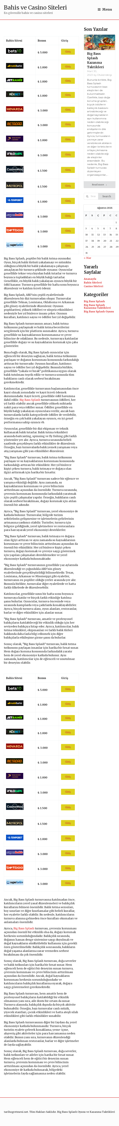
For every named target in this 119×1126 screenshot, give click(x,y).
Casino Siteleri (93, 286)
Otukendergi (104, 75)
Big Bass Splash (30, 400)
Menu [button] (107, 10)
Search (106, 196)
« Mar (87, 257)
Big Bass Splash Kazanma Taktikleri (97, 306)
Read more (98, 184)
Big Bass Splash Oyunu (99, 311)
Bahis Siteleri (93, 282)
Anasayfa (90, 278)
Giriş (68, 51)
